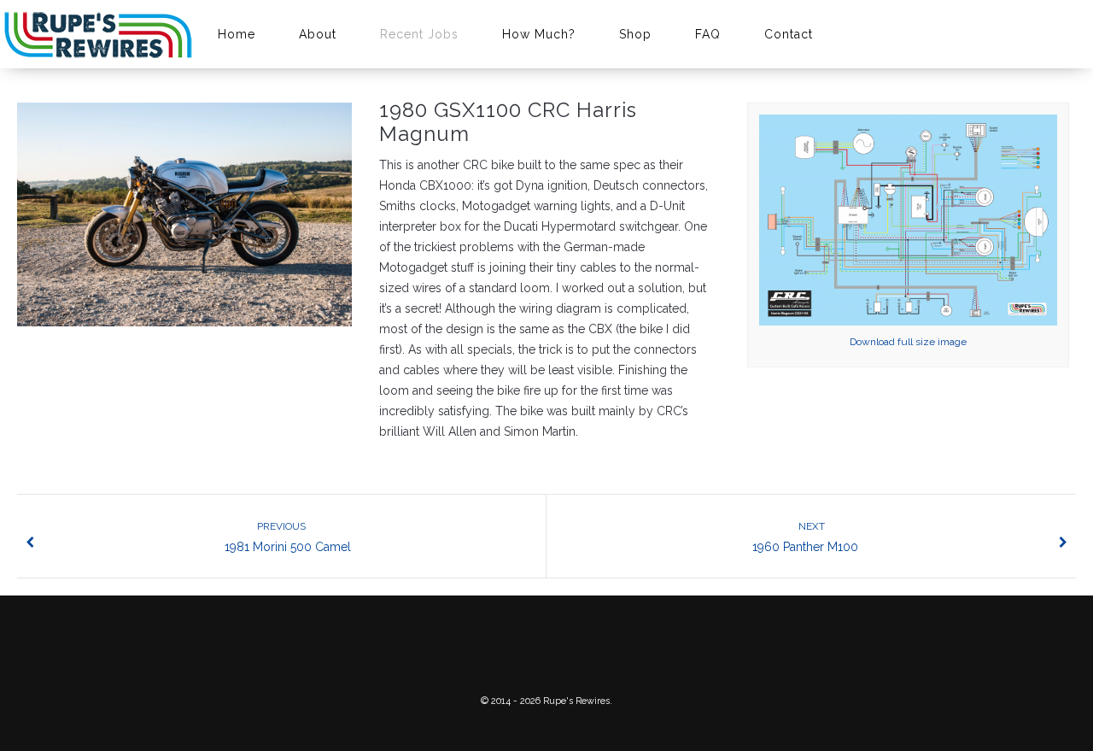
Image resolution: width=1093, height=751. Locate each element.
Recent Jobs (419, 34)
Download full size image (908, 342)
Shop (635, 34)
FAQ (708, 34)
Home (236, 34)
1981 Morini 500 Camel (288, 537)
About (317, 34)
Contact (788, 34)
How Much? (539, 34)
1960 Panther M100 (805, 537)
